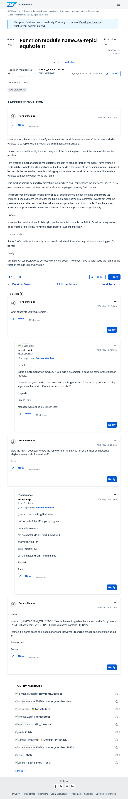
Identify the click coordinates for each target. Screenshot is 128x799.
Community (25, 4)
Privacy (16, 794)
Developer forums (89, 22)
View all (19, 770)
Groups (27, 11)
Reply (112, 330)
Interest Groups (40, 11)
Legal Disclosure (59, 794)
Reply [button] (114, 277)
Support (88, 794)
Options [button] (105, 44)
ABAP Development (17, 90)
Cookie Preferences (106, 794)
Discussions (93, 11)
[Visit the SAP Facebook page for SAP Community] (55, 786)
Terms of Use (28, 794)
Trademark (75, 794)
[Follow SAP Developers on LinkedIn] (72, 786)
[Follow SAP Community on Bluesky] (61, 786)
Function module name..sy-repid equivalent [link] (29, 15)
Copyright (43, 794)
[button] (107, 73)
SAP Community (14, 11)
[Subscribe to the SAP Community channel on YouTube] (67, 786)
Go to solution (66, 62)
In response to (37, 358)
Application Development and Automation (67, 11)
